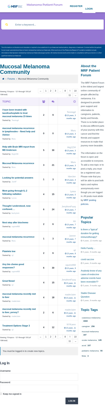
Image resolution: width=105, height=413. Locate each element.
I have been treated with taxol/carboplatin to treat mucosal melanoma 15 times (17, 113)
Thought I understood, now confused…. (16, 207)
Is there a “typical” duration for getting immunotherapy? (90, 233)
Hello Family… (88, 248)
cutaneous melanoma (91, 319)
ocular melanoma (92, 340)
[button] (76, 6)
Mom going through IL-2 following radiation (14, 192)
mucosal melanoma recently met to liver (19, 295)
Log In (71, 401)
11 (69, 95)
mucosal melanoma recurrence (18, 237)
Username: (5, 371)
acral (86, 345)
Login (89, 9)
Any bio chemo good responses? (13, 266)
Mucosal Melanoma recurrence (18, 163)
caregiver (88, 326)
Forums (11, 79)
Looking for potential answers (17, 178)
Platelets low (8, 251)
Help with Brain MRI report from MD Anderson (18, 148)
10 (75, 91)
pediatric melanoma (92, 351)
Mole (85, 356)
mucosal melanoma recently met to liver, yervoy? (19, 311)
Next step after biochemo (15, 222)
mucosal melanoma (90, 333)
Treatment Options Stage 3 (16, 326)
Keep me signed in (12, 394)
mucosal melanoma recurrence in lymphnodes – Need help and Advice (18, 131)
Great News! (8, 281)
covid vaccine (87, 259)
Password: (5, 382)
